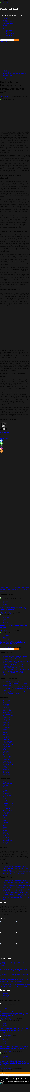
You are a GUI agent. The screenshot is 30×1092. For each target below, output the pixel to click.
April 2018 (6, 773)
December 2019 (7, 759)
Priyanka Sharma (6, 647)
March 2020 (6, 754)
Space (5, 829)
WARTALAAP (9, 9)
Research (5, 825)
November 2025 (7, 712)
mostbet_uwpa (7, 683)
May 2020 (6, 751)
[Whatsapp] (1, 443)
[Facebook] (1, 440)
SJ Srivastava (5, 96)
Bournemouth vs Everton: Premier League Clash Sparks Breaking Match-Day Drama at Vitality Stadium (15, 657)
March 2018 (6, 774)
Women (5, 622)
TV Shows (6, 837)
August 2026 (6, 701)
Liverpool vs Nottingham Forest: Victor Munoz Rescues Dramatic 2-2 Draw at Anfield (16, 662)
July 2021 (5, 731)
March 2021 (6, 738)
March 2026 (6, 709)
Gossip (5, 800)
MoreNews (22, 1070)
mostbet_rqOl (7, 692)
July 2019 (5, 768)
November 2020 (7, 741)
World (5, 844)
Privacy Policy (10, 33)
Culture (5, 792)
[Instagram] (1, 448)
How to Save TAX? (23, 687)
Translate (13, 1076)
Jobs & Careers (7, 810)
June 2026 (6, 704)
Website (5, 993)
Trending (5, 835)
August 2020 (6, 746)
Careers (5, 603)
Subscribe (4, 41)
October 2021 (7, 726)
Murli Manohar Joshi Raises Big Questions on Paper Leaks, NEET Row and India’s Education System (16, 672)
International (7, 807)
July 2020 (5, 748)
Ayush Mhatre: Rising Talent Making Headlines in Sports (13, 609)
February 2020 (7, 756)
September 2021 (8, 727)
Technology (6, 834)
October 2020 (7, 743)
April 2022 (6, 724)
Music (5, 817)
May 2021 (6, 734)
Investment (6, 809)
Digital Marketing (6, 613)
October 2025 (7, 714)
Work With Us (7, 997)
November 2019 (7, 761)
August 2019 (6, 766)
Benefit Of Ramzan (17, 682)
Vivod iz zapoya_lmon (9, 687)
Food (4, 798)
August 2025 (6, 717)
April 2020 (6, 753)
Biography (6, 78)
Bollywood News (8, 783)
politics (5, 20)
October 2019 (7, 763)
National (5, 819)
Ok (1, 1083)
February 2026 (7, 711)
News (4, 619)
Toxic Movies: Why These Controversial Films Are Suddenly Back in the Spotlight (16, 665)
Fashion (5, 797)
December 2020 (7, 739)
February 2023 (7, 719)
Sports (5, 25)
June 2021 (6, 733)
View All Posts (4, 438)
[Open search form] (0, 38)
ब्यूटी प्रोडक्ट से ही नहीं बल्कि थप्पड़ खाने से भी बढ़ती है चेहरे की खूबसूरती (16, 692)
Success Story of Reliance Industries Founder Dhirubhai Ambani (13, 643)
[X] (1, 446)
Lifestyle (5, 814)
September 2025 (8, 716)
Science (5, 827)
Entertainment (7, 22)
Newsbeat (6, 822)
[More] (1, 451)
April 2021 (6, 736)
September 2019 (8, 764)
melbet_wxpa (7, 688)
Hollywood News (8, 803)
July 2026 (5, 702)
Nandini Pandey (6, 631)
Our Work (6, 27)
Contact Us (9, 30)
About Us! (9, 32)
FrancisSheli (6, 682)
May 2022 (6, 722)
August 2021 (6, 729)
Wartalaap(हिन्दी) (7, 840)
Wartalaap (6, 639)
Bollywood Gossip (8, 23)
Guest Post (6, 995)
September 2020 (8, 744)
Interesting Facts (8, 805)
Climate (5, 790)
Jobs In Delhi (6, 812)
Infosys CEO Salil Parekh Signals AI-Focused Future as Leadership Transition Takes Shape (16, 668)
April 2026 (6, 707)
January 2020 (7, 758)
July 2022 (5, 721)
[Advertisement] (15, 55)
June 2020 (6, 749)
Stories (5, 832)
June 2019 (6, 769)
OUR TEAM (9, 35)
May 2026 (6, 706)
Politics (5, 621)
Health (5, 802)
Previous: (14, 588)
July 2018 (5, 771)
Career (5, 787)
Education (6, 793)
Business (5, 18)
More (4, 28)
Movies (5, 815)
